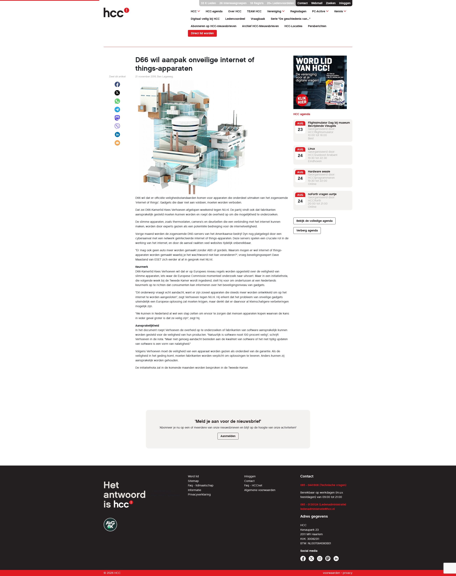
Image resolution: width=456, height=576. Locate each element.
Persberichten (317, 26)
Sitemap (193, 481)
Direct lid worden (202, 33)
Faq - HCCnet (253, 485)
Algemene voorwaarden (259, 490)
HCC (194, 11)
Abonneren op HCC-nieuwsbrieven (213, 26)
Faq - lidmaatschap (200, 485)
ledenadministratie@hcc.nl (317, 509)
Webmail (316, 3)
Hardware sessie (319, 171)
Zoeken (331, 3)
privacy (347, 573)
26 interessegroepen (233, 3)
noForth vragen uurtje (322, 194)
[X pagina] (311, 558)
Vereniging (274, 11)
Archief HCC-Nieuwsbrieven (260, 26)
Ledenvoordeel (235, 18)
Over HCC (234, 11)
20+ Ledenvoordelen (280, 3)
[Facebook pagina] (303, 558)
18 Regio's (256, 3)
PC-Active (318, 11)
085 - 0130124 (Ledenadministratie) (323, 504)
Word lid (193, 476)
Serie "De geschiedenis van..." (290, 18)
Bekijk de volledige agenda (314, 221)
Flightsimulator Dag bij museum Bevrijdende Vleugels (329, 124)
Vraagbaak (258, 18)
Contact (302, 3)
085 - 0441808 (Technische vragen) (323, 485)
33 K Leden (208, 3)
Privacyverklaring (199, 494)
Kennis (338, 11)
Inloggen (345, 3)
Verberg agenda (307, 230)
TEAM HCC (254, 11)
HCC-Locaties (293, 26)
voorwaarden (331, 573)
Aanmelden (228, 436)
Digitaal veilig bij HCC (205, 18)
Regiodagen (298, 11)
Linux (311, 148)
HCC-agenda (214, 11)
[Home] (144, 12)
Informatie (194, 490)
